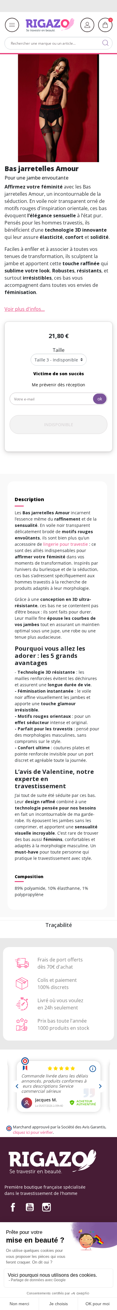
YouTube (30, 1207)
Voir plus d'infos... (24, 309)
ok (100, 399)
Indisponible (58, 424)
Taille (58, 350)
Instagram (46, 1207)
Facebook (13, 1207)
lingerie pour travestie (65, 544)
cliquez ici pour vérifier (33, 1132)
